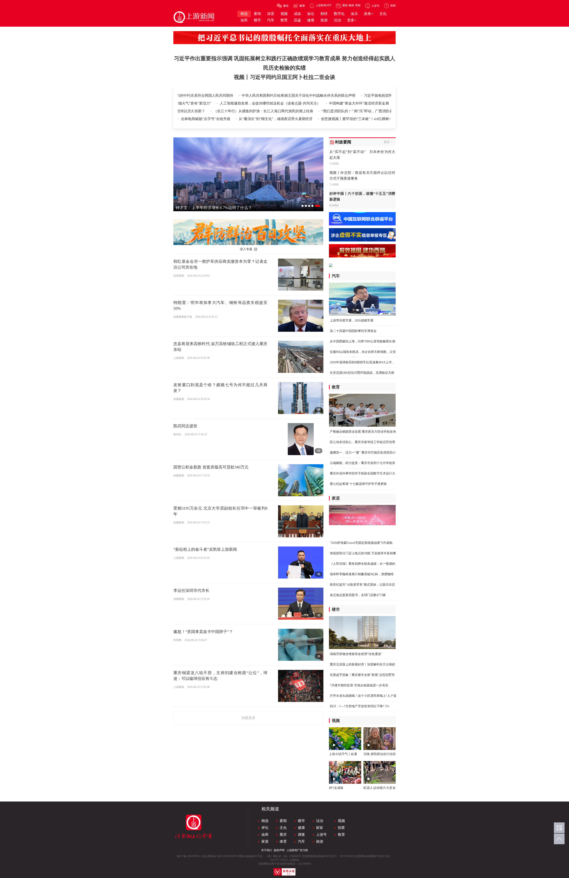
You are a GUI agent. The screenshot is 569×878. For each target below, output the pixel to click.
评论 (264, 828)
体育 (283, 841)
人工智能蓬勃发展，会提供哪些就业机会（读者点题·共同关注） (300, 103)
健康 (301, 828)
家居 (264, 841)
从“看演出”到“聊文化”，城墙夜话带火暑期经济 (276, 119)
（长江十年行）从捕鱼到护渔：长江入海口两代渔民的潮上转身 (235, 111)
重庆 (283, 834)
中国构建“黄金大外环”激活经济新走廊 (388, 103)
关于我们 (266, 850)
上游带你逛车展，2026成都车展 (351, 320)
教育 (341, 834)
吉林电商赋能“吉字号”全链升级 (206, 119)
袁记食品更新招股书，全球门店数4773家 (358, 595)
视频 (341, 821)
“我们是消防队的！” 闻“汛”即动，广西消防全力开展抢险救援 (341, 111)
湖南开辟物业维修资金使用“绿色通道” (356, 654)
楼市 (301, 821)
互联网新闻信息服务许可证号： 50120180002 (328, 856)
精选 (264, 821)
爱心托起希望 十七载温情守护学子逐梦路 (358, 484)
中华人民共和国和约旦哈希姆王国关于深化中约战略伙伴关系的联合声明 (253, 95)
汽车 (301, 841)
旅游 (319, 841)
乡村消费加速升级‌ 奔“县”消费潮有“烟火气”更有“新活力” (197, 103)
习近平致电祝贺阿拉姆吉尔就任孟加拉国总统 (353, 95)
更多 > (388, 142)
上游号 (321, 834)
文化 (283, 828)
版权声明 (279, 850)
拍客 (341, 828)
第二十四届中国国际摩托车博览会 (353, 331)
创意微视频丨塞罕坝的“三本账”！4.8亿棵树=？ (358, 119)
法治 (319, 821)
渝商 (264, 834)
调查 (301, 834)
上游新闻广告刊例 (297, 850)
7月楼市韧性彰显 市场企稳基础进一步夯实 (359, 685)
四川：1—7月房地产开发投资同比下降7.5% (359, 706)
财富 (319, 828)
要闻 (283, 821)
